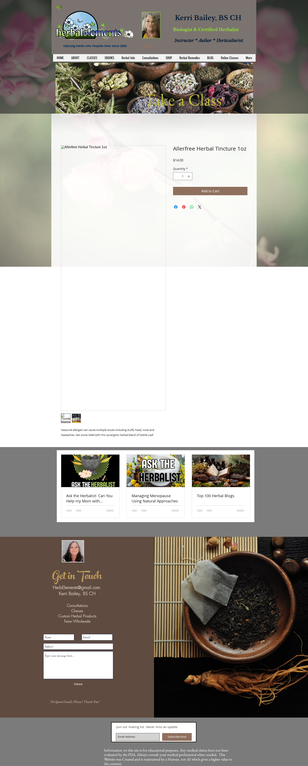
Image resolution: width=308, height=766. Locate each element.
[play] (244, 110)
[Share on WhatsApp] (191, 206)
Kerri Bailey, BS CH (208, 18)
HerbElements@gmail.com (76, 587)
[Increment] (189, 176)
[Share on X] (199, 206)
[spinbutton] (182, 176)
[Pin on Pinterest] (183, 206)
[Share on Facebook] (175, 206)
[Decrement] (176, 176)
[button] (154, 88)
